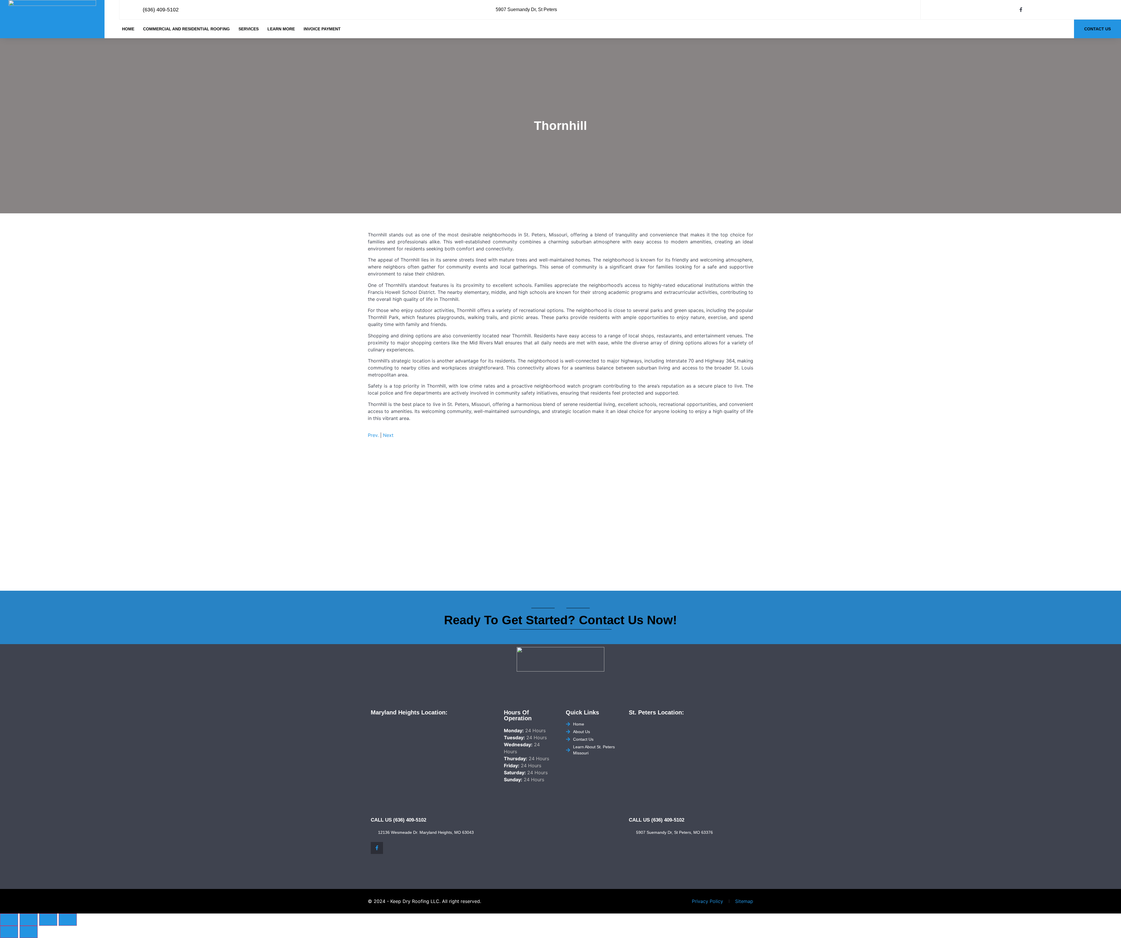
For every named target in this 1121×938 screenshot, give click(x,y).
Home (128, 29)
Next (388, 435)
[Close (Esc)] (68, 919)
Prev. (373, 435)
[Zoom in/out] (9, 919)
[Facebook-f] (1021, 9)
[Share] (48, 919)
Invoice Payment (322, 29)
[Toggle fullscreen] (29, 919)
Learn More (281, 29)
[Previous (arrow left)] (9, 932)
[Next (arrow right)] (29, 932)
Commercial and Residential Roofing (186, 29)
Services (249, 29)
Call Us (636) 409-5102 (398, 820)
